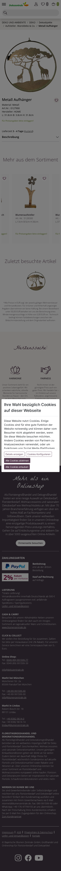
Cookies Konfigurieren (38, 454)
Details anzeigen (14, 454)
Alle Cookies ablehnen (17, 460)
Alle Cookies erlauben (17, 467)
